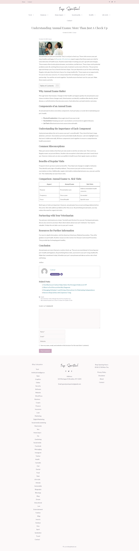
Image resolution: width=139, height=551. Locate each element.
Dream (38, 499)
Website (38, 392)
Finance (38, 406)
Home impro (59, 15)
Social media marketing (39, 423)
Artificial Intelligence (38, 372)
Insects (38, 519)
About (102, 379)
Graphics (38, 379)
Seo (38, 429)
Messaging (38, 449)
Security (38, 386)
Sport (38, 529)
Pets (38, 526)
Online (38, 382)
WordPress (38, 396)
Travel (38, 536)
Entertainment (38, 509)
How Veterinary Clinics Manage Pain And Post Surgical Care (56, 298)
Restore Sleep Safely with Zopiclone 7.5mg (57, 293)
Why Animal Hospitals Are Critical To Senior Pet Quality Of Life (56, 300)
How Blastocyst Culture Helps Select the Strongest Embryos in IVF (65, 285)
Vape (38, 476)
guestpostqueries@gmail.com (71, 384)
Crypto (38, 403)
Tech (30, 15)
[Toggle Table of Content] (56, 85)
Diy (38, 436)
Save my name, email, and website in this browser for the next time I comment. (65, 345)
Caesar (74, 32)
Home (23, 2)
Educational (38, 503)
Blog (38, 496)
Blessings (38, 493)
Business (43, 15)
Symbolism (38, 533)
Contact (30, 2)
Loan (38, 413)
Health (91, 15)
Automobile (38, 486)
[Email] (61, 274)
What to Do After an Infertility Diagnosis (56, 287)
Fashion (38, 513)
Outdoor (38, 523)
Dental (38, 469)
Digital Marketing (38, 419)
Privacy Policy (101, 372)
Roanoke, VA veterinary (63, 59)
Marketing (38, 416)
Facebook (38, 446)
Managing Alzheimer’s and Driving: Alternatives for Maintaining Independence (69, 290)
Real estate (38, 426)
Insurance (38, 409)
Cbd (38, 466)
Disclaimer (101, 375)
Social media (76, 15)
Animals (38, 483)
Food (38, 473)
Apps (38, 376)
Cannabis (38, 463)
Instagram (38, 453)
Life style (105, 15)
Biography (38, 489)
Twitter (38, 456)
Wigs (38, 516)
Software (38, 389)
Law (38, 506)
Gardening (38, 439)
